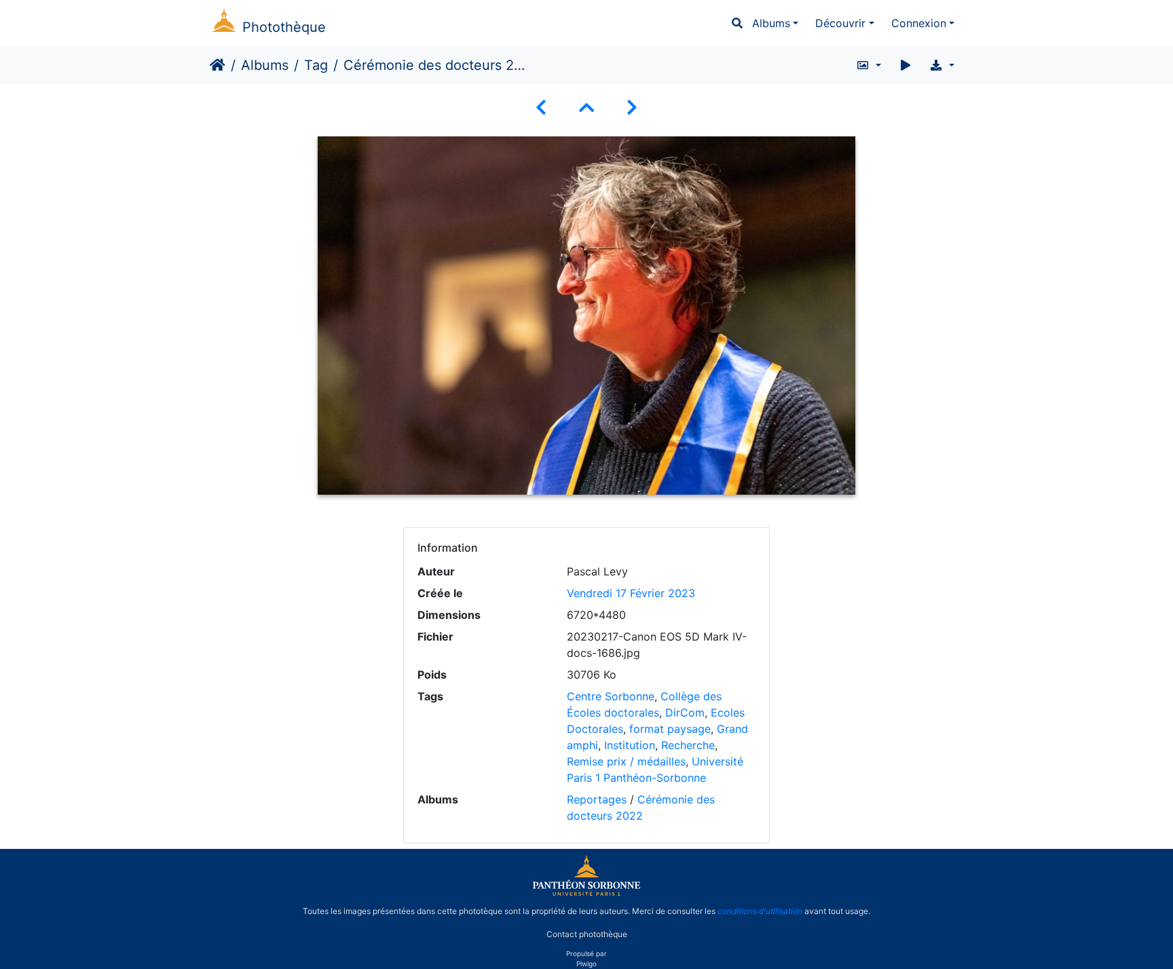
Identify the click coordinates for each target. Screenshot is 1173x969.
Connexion (918, 23)
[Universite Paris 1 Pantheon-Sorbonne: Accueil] (586, 893)
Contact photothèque (586, 934)
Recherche (688, 745)
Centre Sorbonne (610, 696)
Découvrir (840, 23)
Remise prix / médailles (626, 761)
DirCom (685, 712)
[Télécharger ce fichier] (941, 65)
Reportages (597, 799)
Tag (316, 65)
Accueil (217, 65)
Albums (771, 23)
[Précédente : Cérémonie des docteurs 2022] (541, 107)
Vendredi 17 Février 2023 (631, 593)
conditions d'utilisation (760, 911)
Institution (629, 745)
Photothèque (284, 27)
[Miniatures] (586, 107)
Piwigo (586, 964)
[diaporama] (905, 65)
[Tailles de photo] (868, 65)
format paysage (670, 729)
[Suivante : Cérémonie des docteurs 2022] (632, 107)
